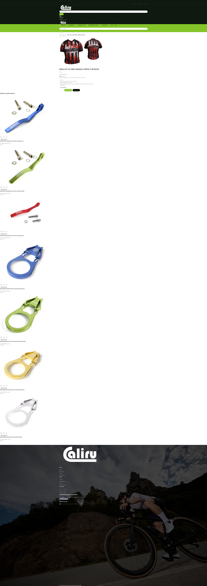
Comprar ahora (76, 90)
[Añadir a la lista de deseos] (6, 137)
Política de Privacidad (63, 489)
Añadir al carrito (68, 90)
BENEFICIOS (61, 471)
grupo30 (79, 585)
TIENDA (60, 473)
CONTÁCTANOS (62, 475)
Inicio (60, 34)
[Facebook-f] (66, 465)
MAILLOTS (64, 34)
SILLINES (61, 479)
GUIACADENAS (62, 481)
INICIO (60, 469)
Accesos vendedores (63, 492)
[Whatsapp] (60, 465)
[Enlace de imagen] (79, 454)
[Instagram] (63, 465)
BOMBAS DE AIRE (62, 485)
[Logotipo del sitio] (65, 7)
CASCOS (61, 483)
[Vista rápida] (3, 137)
